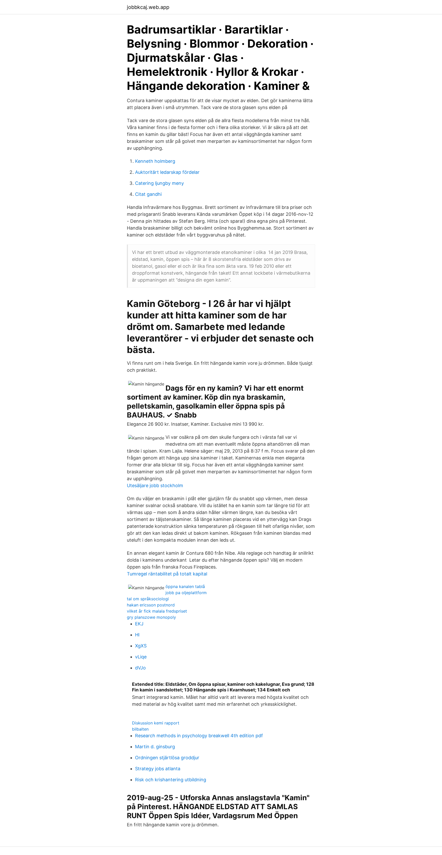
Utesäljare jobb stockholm (155, 485)
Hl (137, 634)
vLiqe (141, 656)
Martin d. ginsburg (155, 746)
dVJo (140, 667)
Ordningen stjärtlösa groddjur (167, 757)
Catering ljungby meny (159, 183)
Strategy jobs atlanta (157, 768)
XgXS (141, 645)
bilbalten (140, 729)
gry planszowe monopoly (151, 617)
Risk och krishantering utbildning (170, 779)
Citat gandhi (148, 194)
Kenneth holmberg (155, 161)
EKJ (139, 623)
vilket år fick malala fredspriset (157, 611)
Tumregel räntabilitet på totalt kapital (167, 573)
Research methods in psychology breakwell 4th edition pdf (199, 735)
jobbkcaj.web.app (148, 7)
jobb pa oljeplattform (186, 592)
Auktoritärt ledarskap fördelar (167, 172)
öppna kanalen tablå (185, 586)
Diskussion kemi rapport (155, 722)
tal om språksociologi (148, 598)
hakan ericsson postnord (151, 604)
